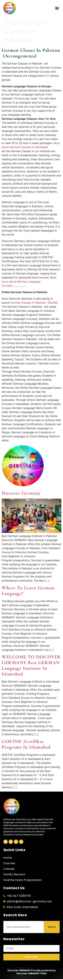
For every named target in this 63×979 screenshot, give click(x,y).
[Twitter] (11, 842)
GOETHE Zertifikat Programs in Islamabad (26, 744)
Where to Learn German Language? (28, 590)
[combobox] (23, 927)
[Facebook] (5, 842)
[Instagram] (21, 842)
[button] (57, 8)
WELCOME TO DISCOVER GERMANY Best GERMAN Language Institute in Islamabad (31, 665)
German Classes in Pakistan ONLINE (34, 302)
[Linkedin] (16, 842)
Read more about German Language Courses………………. (29, 281)
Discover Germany (21, 493)
